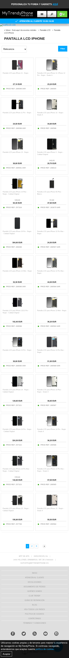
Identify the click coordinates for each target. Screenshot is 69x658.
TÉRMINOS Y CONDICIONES (34, 623)
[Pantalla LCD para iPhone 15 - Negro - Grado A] (52, 505)
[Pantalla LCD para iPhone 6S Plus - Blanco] (52, 189)
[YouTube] (45, 634)
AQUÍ (55, 4)
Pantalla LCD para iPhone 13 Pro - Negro (17, 350)
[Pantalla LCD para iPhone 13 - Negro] (17, 149)
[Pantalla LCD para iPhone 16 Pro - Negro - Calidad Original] (17, 228)
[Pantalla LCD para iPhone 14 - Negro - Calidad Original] (17, 387)
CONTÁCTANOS (34, 618)
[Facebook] (13, 634)
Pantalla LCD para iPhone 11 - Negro (15, 73)
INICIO (34, 573)
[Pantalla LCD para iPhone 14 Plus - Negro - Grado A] (52, 387)
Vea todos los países (34, 609)
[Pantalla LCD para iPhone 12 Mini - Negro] (17, 268)
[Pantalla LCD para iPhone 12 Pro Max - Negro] (52, 268)
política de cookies (45, 649)
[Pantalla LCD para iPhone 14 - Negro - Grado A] (52, 109)
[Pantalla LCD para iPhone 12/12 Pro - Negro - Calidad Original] (17, 307)
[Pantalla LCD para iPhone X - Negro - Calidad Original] (52, 149)
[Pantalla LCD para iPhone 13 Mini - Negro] (52, 307)
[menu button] (42, 14)
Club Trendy (34, 596)
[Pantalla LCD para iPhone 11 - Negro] (17, 70)
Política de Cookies (34, 614)
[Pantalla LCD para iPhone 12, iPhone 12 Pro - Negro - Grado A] (52, 70)
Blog (34, 605)
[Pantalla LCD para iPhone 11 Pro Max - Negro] (52, 228)
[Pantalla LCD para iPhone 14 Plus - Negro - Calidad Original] (17, 189)
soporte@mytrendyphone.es (34, 563)
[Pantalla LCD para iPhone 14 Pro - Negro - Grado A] (52, 426)
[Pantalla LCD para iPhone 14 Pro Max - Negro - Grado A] (52, 466)
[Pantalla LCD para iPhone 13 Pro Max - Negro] (52, 347)
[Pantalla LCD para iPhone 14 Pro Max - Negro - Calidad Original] (17, 466)
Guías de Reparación (34, 600)
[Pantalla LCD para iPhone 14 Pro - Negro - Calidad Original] (17, 426)
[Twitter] (24, 634)
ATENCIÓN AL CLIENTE (34, 577)
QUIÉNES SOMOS (34, 591)
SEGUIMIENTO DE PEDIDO (34, 586)
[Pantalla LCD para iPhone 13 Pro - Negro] (17, 347)
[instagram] (56, 634)
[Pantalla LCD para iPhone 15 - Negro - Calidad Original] (17, 505)
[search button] (52, 14)
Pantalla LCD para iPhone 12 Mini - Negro (17, 271)
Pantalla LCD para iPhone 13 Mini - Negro (51, 310)
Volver (8, 30)
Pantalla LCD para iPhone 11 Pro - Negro (17, 113)
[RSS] (34, 634)
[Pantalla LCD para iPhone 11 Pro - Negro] (17, 109)
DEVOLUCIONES (34, 582)
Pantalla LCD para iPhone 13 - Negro (15, 152)
